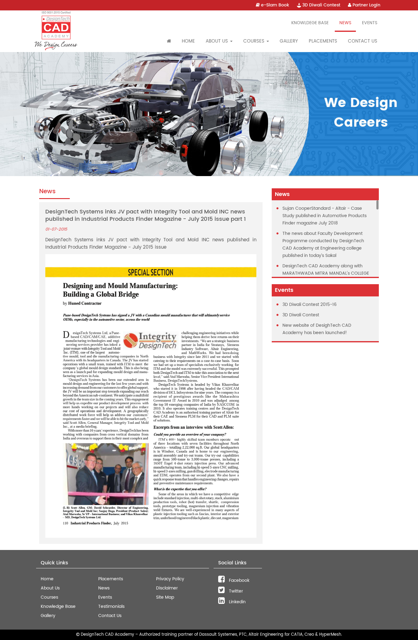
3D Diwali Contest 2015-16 (309, 304)
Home (188, 41)
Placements (323, 41)
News (345, 22)
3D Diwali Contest (320, 5)
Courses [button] (254, 41)
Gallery (289, 41)
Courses (49, 597)
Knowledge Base (58, 606)
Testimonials (111, 606)
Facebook (238, 580)
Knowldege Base (310, 22)
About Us (50, 588)
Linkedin (237, 601)
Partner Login (365, 5)
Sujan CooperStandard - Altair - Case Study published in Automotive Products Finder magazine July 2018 (324, 216)
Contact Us (362, 41)
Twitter (235, 591)
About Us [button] (218, 41)
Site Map (165, 597)
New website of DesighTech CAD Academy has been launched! (316, 329)
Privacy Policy (170, 578)
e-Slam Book (274, 5)
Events (369, 22)
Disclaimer (167, 588)
